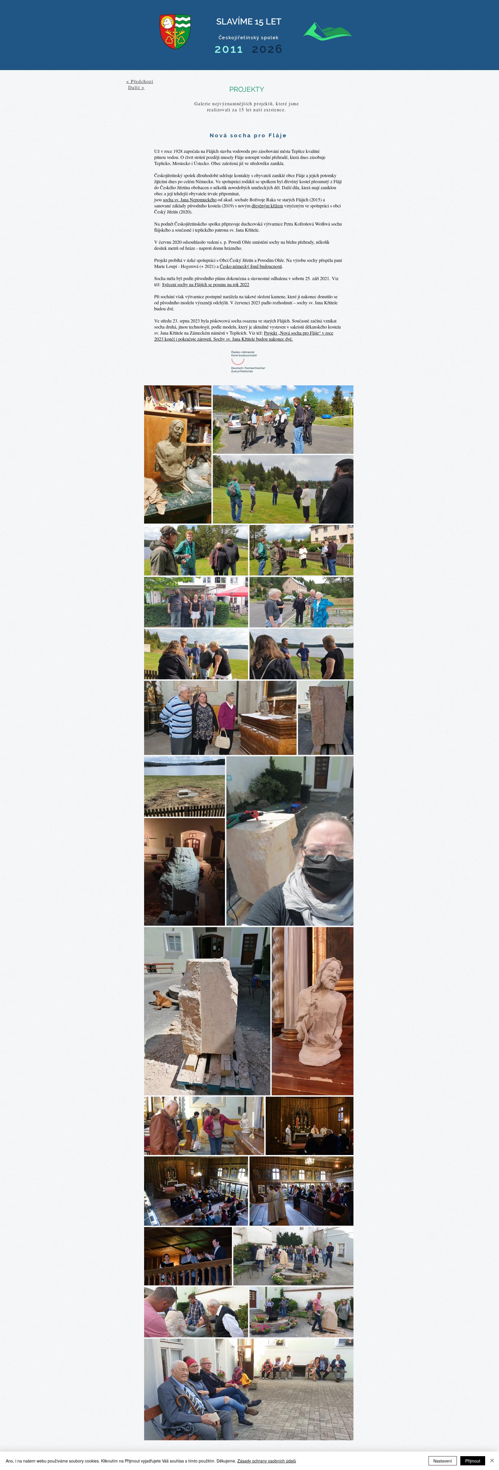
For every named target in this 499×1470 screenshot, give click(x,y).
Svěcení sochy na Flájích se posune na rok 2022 (205, 284)
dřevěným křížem (267, 205)
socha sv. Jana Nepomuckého (190, 199)
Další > (136, 87)
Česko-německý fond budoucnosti (251, 266)
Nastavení (442, 1461)
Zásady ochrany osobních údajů (266, 1461)
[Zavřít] (492, 1460)
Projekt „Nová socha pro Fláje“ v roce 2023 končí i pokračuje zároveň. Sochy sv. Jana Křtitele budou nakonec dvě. (243, 336)
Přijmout (472, 1461)
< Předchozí (139, 81)
